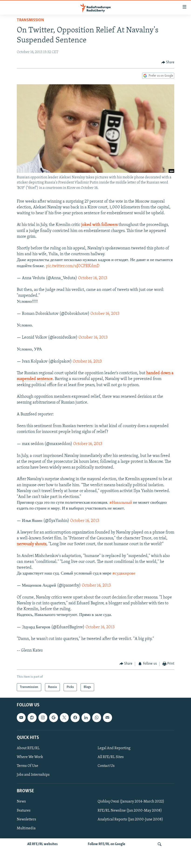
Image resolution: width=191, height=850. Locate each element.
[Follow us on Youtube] (21, 717)
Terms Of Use (27, 766)
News (21, 802)
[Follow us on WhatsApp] (96, 717)
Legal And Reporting (114, 748)
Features (24, 811)
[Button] (167, 62)
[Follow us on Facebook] (75, 717)
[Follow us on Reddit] (31, 717)
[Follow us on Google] (53, 717)
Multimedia (26, 828)
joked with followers (99, 225)
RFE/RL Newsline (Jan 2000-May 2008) (130, 811)
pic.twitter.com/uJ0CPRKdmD (72, 266)
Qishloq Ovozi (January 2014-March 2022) (131, 802)
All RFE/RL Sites (111, 757)
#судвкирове (123, 573)
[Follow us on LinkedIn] (86, 717)
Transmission (30, 20)
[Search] (160, 844)
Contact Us (106, 766)
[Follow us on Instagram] (42, 717)
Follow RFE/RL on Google (106, 844)
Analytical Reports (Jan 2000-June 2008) (130, 819)
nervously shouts (31, 544)
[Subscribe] (107, 717)
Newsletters (26, 819)
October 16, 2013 (92, 278)
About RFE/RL (28, 748)
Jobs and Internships (33, 775)
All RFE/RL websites (42, 844)
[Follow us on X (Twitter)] (64, 717)
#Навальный (120, 503)
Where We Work (30, 757)
